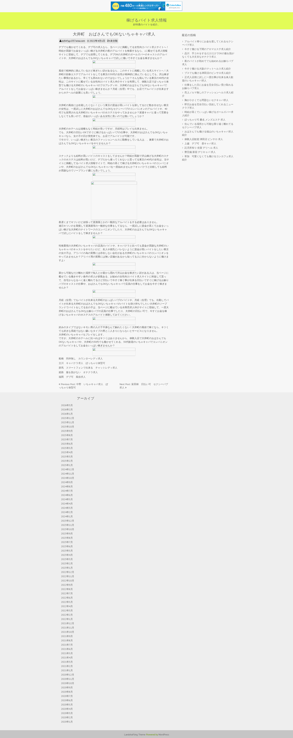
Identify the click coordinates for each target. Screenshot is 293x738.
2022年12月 (67, 572)
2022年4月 (67, 606)
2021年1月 (67, 670)
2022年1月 (67, 619)
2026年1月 (67, 413)
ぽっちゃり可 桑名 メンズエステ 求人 (204, 119)
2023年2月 (67, 563)
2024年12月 (67, 469)
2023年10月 (67, 529)
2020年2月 (67, 717)
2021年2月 (67, 666)
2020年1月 (67, 721)
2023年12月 (67, 520)
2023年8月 (67, 537)
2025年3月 (67, 456)
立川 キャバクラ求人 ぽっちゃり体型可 (82, 363)
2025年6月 (67, 443)
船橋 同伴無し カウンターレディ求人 (81, 358)
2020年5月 (67, 704)
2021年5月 (67, 653)
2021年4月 (67, 657)
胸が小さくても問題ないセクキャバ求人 (206, 100)
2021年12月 (67, 623)
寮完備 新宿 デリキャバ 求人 (200, 151)
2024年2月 (67, 512)
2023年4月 (67, 554)
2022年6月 (67, 597)
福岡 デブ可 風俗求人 (72, 376)
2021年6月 (67, 648)
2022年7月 (67, 593)
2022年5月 (67, 601)
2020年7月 (67, 696)
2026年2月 (67, 409)
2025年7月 (67, 439)
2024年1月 (67, 516)
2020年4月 (67, 708)
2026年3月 (67, 405)
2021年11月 (67, 627)
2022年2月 (67, 614)
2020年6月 (67, 700)
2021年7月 (67, 644)
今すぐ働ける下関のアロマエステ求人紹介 (207, 49)
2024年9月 (67, 482)
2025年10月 (67, 426)
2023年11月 (67, 524)
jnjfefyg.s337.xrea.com (73, 40)
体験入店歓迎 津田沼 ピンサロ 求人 (203, 139)
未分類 (114, 40)
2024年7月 (67, 490)
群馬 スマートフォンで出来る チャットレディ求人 (88, 367)
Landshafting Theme (134, 734)
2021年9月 (67, 636)
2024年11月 (67, 473)
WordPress (163, 734)
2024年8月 (67, 486)
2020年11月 (67, 678)
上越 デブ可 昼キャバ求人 (200, 143)
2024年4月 (67, 503)
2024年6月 (67, 495)
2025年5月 (67, 447)
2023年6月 (67, 546)
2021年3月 (67, 661)
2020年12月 (67, 674)
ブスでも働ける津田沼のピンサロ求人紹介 (207, 72)
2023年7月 (67, 542)
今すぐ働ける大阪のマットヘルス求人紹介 (207, 68)
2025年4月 (67, 452)
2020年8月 (67, 691)
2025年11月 (67, 422)
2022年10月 (67, 580)
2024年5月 (67, 499)
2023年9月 (67, 533)
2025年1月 (67, 465)
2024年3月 (67, 507)
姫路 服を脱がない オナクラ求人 (78, 372)
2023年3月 (67, 559)
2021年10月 (67, 631)
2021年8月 (67, 640)
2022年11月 (67, 576)
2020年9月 (67, 687)
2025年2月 (67, 460)
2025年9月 (67, 430)
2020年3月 (67, 713)
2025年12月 (67, 418)
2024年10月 (67, 477)
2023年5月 (67, 550)
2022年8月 (67, 589)
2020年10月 (67, 683)
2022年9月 (67, 584)
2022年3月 (67, 610)
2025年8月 (67, 435)
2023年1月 (67, 567)
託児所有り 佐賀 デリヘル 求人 (201, 147)
